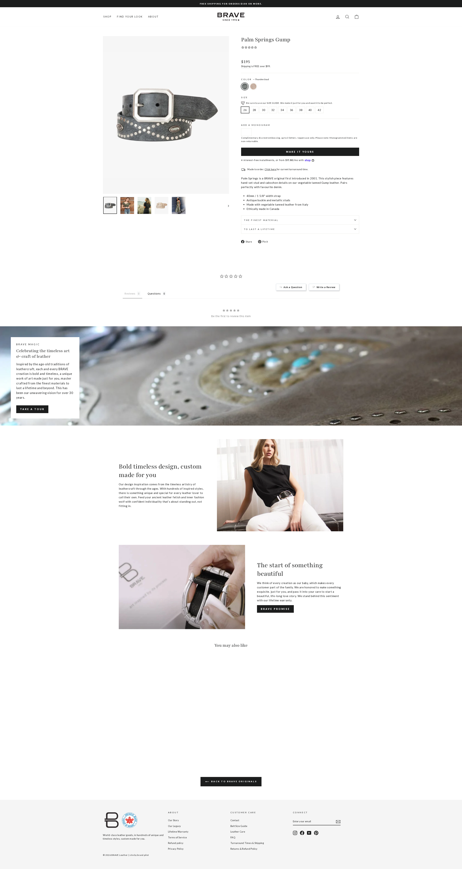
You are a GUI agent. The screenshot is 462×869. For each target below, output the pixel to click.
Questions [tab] (154, 293)
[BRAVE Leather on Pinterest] (316, 833)
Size (244, 97)
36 (291, 110)
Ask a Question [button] (293, 287)
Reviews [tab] (130, 293)
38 (301, 110)
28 (254, 110)
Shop (107, 16)
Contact (234, 820)
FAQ (233, 837)
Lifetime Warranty (178, 831)
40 (310, 110)
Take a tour (32, 409)
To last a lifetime (259, 229)
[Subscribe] (338, 821)
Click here (270, 169)
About (153, 16)
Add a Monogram (255, 125)
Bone (253, 86)
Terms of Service (177, 837)
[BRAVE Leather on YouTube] (309, 833)
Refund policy (176, 843)
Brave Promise (275, 608)
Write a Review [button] (326, 287)
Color (255, 79)
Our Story (173, 820)
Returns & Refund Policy (244, 848)
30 (263, 110)
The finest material (261, 220)
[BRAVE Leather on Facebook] (302, 833)
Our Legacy (174, 826)
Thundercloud (244, 86)
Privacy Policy (176, 848)
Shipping (246, 66)
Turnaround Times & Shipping (247, 843)
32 (273, 110)
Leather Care (237, 831)
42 (319, 110)
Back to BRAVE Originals (233, 781)
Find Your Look (130, 16)
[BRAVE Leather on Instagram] (295, 833)
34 (282, 110)
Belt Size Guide (238, 826)
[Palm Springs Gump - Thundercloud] (105, 746)
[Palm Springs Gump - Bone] (110, 746)
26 (245, 110)
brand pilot (143, 855)
